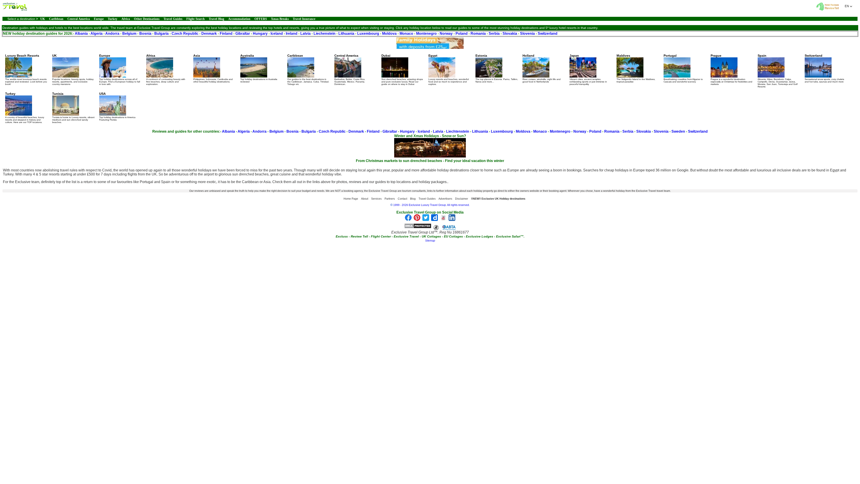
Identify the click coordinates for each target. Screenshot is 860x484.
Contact (402, 198)
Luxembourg (368, 33)
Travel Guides (172, 19)
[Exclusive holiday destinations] (14, 10)
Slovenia (527, 33)
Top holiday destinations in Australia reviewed (258, 68)
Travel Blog (216, 19)
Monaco (406, 33)
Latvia (305, 33)
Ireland (291, 33)
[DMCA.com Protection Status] (417, 227)
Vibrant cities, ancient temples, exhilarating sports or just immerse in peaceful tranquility (588, 69)
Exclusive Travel (406, 236)
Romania (478, 33)
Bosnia (145, 33)
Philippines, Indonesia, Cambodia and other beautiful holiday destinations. (213, 68)
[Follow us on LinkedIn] (452, 220)
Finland (226, 33)
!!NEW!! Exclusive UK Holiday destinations (498, 198)
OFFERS (260, 19)
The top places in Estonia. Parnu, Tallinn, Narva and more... (496, 68)
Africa (125, 19)
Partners (390, 198)
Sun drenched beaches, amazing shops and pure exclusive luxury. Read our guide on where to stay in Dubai (402, 69)
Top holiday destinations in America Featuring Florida (117, 106)
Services (376, 198)
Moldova (389, 33)
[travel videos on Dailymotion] (434, 220)
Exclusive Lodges (479, 236)
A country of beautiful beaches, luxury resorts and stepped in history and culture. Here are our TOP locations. (24, 107)
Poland (462, 33)
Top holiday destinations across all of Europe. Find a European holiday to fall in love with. (119, 69)
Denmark (209, 33)
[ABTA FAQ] (444, 227)
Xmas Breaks (280, 19)
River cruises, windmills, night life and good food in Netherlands (541, 68)
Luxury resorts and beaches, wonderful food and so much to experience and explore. (448, 69)
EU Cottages (453, 236)
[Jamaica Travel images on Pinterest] (417, 220)
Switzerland (547, 33)
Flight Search (195, 19)
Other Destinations (146, 19)
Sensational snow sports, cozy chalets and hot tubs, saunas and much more (824, 68)
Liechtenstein (457, 131)
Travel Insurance (304, 19)
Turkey (112, 19)
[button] (848, 6)
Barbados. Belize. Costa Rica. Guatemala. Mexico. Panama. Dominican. (349, 69)
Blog (413, 198)
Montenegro (426, 33)
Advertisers (445, 198)
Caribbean (56, 19)
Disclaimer (461, 198)
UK (42, 19)
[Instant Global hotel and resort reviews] (827, 9)
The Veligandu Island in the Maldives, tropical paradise (636, 68)
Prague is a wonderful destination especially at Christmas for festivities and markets (731, 69)
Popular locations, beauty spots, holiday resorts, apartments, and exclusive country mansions (73, 69)
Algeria (96, 33)
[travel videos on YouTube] (443, 220)
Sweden (678, 131)
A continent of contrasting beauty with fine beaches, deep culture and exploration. (165, 69)
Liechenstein (324, 33)
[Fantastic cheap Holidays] (430, 48)
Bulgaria (161, 33)
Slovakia (510, 33)
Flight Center (381, 236)
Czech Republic (185, 33)
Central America (78, 19)
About (364, 198)
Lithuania (346, 33)
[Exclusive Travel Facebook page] (408, 220)
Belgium (129, 33)
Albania (81, 33)
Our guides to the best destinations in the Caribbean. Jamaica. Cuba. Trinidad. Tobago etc (308, 69)
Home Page (351, 198)
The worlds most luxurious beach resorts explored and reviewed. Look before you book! (26, 69)
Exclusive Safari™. (510, 236)
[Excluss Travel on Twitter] (425, 220)
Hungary (260, 33)
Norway (446, 33)
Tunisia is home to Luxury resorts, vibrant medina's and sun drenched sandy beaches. (73, 107)
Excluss (342, 236)
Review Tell (359, 236)
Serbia (494, 33)
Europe (99, 19)
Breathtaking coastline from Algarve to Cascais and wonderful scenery (683, 68)
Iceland (277, 33)
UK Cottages (431, 236)
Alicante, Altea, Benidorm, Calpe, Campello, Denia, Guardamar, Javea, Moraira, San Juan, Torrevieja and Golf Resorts (778, 71)
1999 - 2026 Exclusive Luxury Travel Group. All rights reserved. (431, 205)
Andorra (112, 33)
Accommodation (239, 19)
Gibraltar (242, 33)
